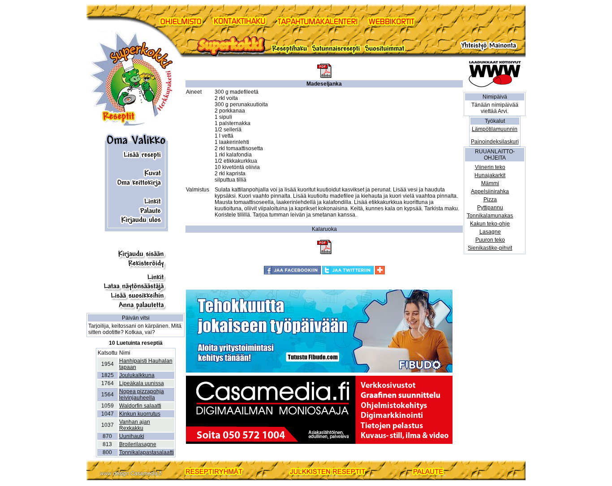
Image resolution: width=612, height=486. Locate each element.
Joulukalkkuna (137, 375)
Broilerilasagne (137, 444)
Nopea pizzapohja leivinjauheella (141, 394)
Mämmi (490, 183)
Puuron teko (490, 240)
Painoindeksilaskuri (495, 142)
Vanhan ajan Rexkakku (134, 425)
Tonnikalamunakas (490, 216)
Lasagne (490, 232)
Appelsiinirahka (490, 191)
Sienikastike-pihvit (490, 248)
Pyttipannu (490, 207)
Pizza (490, 199)
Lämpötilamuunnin (494, 129)
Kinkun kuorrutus (139, 414)
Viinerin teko (490, 167)
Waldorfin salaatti (140, 406)
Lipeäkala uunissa (141, 383)
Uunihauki (131, 436)
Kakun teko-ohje (490, 224)
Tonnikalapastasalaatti (146, 452)
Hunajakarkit (489, 175)
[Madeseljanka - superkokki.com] (324, 76)
